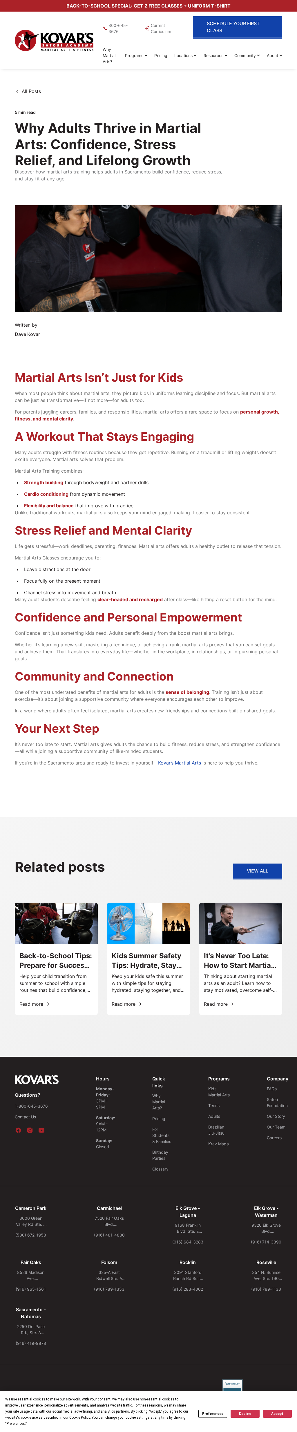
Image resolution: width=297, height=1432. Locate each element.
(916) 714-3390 (266, 1241)
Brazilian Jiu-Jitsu (216, 1129)
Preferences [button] (16, 1424)
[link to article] (56, 959)
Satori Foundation (277, 1102)
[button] (136, 55)
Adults (214, 1116)
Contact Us (25, 1116)
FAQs (272, 1088)
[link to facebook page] (18, 1130)
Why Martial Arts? (109, 55)
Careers (274, 1137)
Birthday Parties (160, 1155)
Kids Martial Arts (219, 1091)
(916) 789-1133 (266, 1289)
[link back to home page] (37, 1079)
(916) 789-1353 (109, 1289)
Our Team (276, 1126)
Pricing (160, 55)
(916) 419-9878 (31, 1343)
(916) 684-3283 (187, 1241)
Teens (214, 1105)
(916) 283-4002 (187, 1289)
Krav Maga (218, 1143)
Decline (245, 1414)
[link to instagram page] (29, 1130)
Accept (277, 1414)
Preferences (212, 1414)
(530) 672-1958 (30, 1234)
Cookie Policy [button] (79, 1417)
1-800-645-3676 (31, 1106)
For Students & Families (161, 1135)
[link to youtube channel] (41, 1130)
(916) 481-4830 (109, 1234)
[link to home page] (54, 40)
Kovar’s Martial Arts (179, 763)
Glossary (160, 1168)
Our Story (276, 1116)
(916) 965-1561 (31, 1289)
